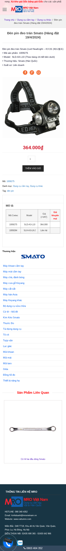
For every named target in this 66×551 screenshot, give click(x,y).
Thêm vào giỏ (33, 168)
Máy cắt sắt (9, 288)
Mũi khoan (8, 351)
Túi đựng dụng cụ (12, 329)
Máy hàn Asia (10, 294)
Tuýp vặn (8, 340)
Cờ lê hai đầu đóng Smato (33, 459)
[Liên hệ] (8, 540)
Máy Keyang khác (12, 300)
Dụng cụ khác (44, 19)
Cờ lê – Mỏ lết (10, 311)
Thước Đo (8, 323)
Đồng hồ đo (9, 374)
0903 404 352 (34, 548)
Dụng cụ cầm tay (25, 19)
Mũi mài (7, 357)
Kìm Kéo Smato (11, 317)
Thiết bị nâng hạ (11, 380)
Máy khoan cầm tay (13, 265)
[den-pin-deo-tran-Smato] (33, 107)
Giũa (5, 369)
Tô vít (6, 334)
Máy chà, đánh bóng (13, 277)
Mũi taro (7, 363)
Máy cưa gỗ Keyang (13, 283)
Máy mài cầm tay (12, 271)
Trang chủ (9, 19)
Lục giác (7, 346)
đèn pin (10, 191)
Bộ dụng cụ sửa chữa (14, 306)
